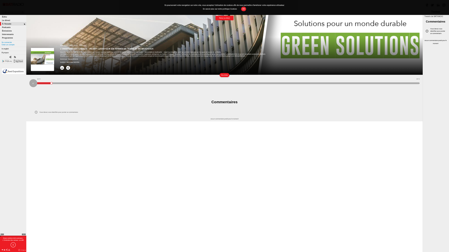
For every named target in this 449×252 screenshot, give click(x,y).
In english (5, 49)
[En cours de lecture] (33, 83)
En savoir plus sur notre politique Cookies (220, 9)
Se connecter (7, 42)
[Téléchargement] (62, 68)
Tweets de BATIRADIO (433, 16)
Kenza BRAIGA (73, 59)
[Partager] (68, 68)
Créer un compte (8, 45)
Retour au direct (224, 18)
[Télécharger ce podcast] (9, 250)
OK (243, 9)
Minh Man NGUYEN (73, 62)
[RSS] (15, 57)
